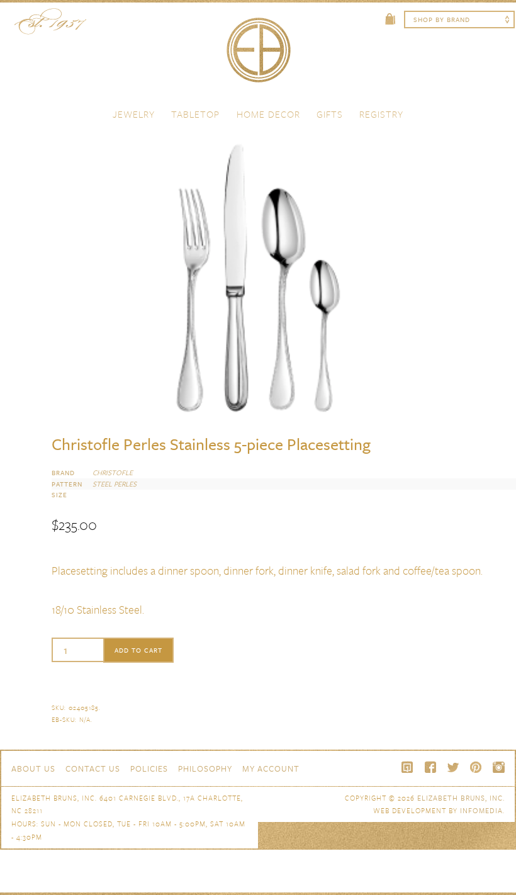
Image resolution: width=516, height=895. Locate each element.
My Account (271, 768)
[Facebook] (430, 767)
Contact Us (92, 768)
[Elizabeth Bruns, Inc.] (258, 56)
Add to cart (138, 650)
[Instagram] (498, 767)
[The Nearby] (407, 767)
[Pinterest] (475, 767)
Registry (381, 114)
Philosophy (205, 768)
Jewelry (134, 114)
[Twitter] (453, 767)
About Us (33, 768)
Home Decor (268, 114)
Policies (149, 768)
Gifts (330, 114)
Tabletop (195, 114)
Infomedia (481, 810)
